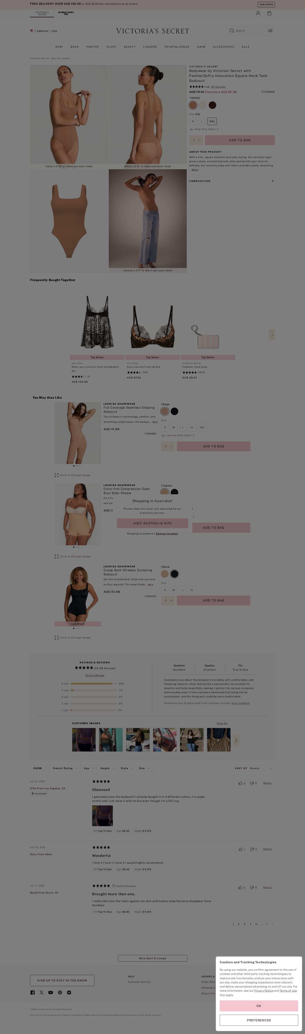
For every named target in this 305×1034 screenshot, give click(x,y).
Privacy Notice (263, 990)
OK (258, 1006)
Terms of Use (288, 990)
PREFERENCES (259, 1020)
